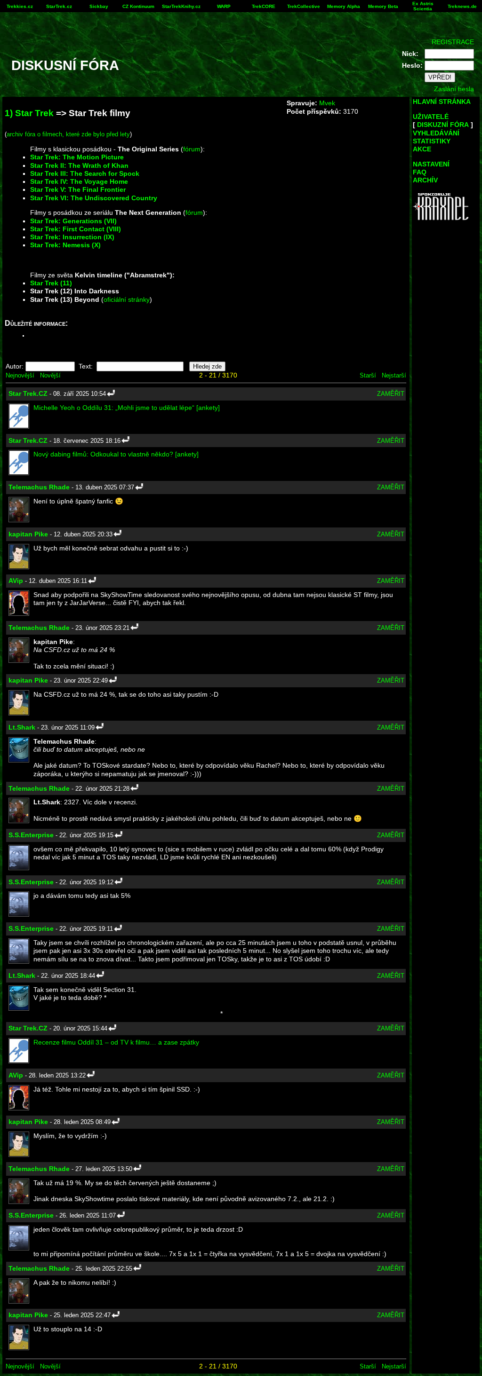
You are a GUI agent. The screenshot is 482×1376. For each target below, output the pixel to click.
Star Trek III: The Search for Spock (84, 173)
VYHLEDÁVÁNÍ (436, 133)
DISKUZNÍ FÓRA (443, 124)
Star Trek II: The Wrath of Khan (79, 165)
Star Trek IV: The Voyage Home (79, 181)
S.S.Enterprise (31, 835)
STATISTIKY (431, 141)
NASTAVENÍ (431, 164)
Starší (368, 375)
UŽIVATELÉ (431, 116)
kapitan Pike (28, 534)
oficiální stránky (127, 299)
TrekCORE (263, 6)
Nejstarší (394, 375)
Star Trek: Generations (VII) (73, 221)
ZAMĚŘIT (390, 393)
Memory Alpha (343, 6)
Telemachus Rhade (39, 487)
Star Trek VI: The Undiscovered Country (93, 198)
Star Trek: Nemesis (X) (65, 245)
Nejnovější (20, 375)
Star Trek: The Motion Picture (77, 157)
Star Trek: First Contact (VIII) (75, 229)
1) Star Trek (29, 113)
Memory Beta (383, 6)
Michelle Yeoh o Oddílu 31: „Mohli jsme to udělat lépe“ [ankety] (126, 407)
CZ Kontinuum (138, 6)
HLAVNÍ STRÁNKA (442, 101)
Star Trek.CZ (28, 393)
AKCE (422, 149)
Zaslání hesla (454, 89)
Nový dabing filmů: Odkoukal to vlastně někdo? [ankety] (116, 454)
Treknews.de (462, 6)
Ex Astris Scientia (423, 6)
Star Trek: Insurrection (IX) (72, 237)
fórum (192, 149)
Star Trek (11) (51, 283)
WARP (224, 6)
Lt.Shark (21, 727)
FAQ (419, 172)
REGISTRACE (453, 42)
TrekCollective (303, 6)
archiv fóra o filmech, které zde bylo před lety (68, 134)
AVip (15, 580)
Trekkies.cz (20, 6)
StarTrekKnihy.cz (181, 6)
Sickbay (98, 6)
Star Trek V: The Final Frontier (78, 189)
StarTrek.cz (59, 6)
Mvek (327, 103)
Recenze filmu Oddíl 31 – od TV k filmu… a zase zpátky (116, 1042)
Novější (50, 375)
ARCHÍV (425, 180)
